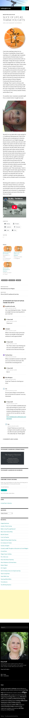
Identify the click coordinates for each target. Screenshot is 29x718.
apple (8, 690)
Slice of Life (12, 14)
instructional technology (20, 695)
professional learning (18, 698)
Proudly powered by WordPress (11, 716)
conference (19, 692)
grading (12, 695)
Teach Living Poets (5, 573)
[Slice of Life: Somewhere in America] (7, 264)
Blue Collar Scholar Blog (6, 531)
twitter (14, 704)
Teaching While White (6, 579)
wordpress (9, 708)
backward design (22, 690)
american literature (20, 688)
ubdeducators (21, 704)
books (5, 692)
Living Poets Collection (6, 503)
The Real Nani (8, 355)
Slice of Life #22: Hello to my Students (18, 253)
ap (25, 688)
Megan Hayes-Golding (6, 554)
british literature (9, 692)
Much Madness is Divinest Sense (8, 562)
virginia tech (4, 708)
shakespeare (4, 702)
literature (23, 697)
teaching (18, 702)
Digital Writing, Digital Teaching (8, 540)
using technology (18, 706)
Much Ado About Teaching (7, 559)
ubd (17, 704)
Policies (2, 716)
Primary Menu (27, 8)
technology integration (6, 704)
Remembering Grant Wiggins (8, 287)
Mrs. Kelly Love (4, 556)
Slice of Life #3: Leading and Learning (9, 293)
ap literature (4, 690)
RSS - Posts (3, 674)
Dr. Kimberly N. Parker (6, 543)
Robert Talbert (4, 565)
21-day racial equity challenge (8, 688)
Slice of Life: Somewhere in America (6, 269)
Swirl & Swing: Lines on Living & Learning (10, 570)
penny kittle (5, 698)
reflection (4, 280)
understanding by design (7, 706)
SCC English (4, 568)
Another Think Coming (6, 526)
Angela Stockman (5, 523)
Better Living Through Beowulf (8, 529)
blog (27, 690)
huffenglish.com (6, 8)
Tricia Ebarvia (4, 582)
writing (18, 280)
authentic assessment (14, 690)
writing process (3, 709)
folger (9, 695)
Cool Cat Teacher (5, 537)
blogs (2, 692)
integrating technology (6, 696)
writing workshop (10, 709)
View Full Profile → (5, 669)
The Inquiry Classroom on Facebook (11, 470)
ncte (2, 698)
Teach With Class (5, 576)
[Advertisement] (14, 604)
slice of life (12, 280)
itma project (17, 696)
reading (17, 700)
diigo (24, 692)
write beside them (15, 708)
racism (13, 700)
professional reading (6, 700)
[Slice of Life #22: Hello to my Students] (18, 248)
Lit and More (4, 551)
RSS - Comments (5, 675)
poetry (10, 698)
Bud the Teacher (5, 534)
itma (14, 697)
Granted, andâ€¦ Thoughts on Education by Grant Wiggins (14, 548)
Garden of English (5, 545)
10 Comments (18, 22)
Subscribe (4, 490)
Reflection (6, 14)
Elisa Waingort (9, 377)
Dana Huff (11, 22)
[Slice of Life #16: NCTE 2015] (7, 248)
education (4, 695)
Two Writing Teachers (6, 584)
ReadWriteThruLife (10, 306)
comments (15, 692)
